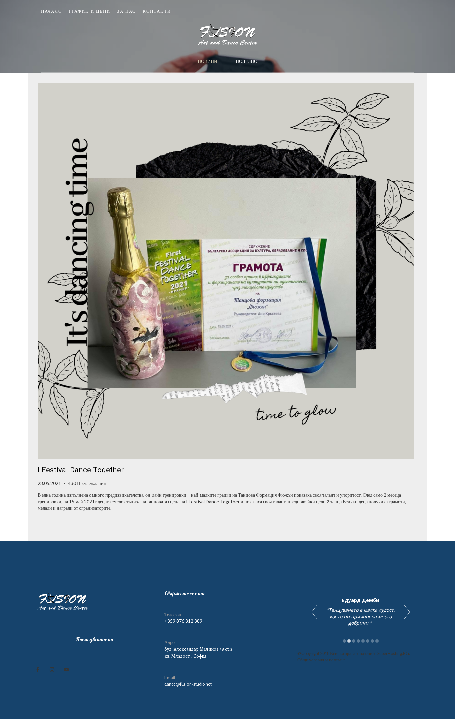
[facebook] (37, 669)
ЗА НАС (126, 11)
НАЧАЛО (51, 11)
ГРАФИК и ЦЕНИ (89, 11)
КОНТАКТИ (157, 11)
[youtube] (66, 669)
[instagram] (52, 669)
